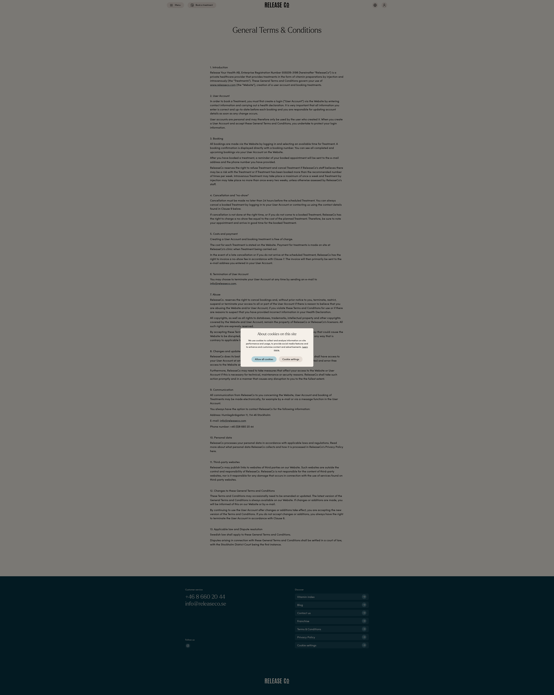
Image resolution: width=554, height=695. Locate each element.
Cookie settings (290, 359)
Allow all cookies (264, 359)
